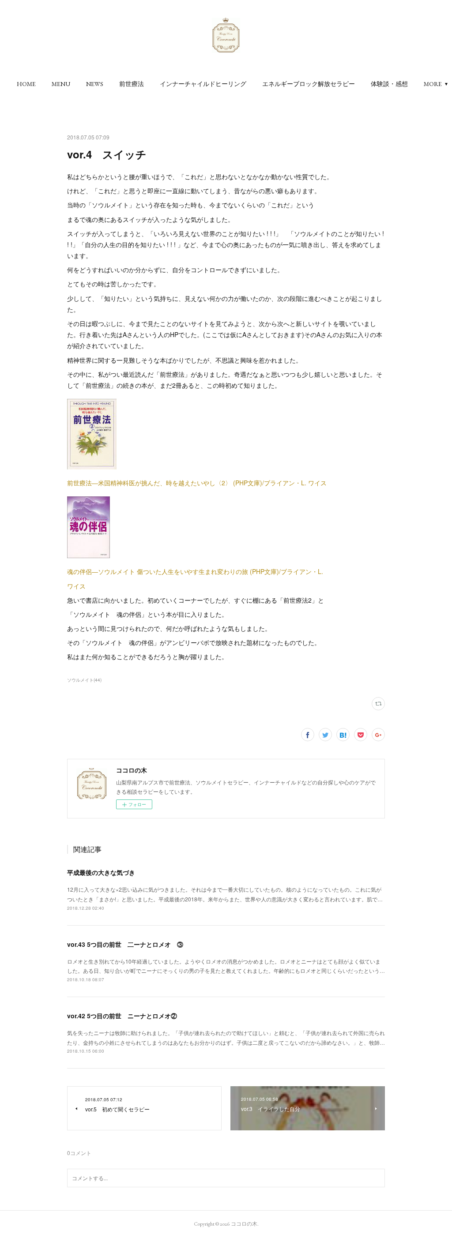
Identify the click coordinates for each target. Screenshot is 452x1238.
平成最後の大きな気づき (101, 872)
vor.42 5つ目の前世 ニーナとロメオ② (122, 1015)
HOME (26, 84)
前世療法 (131, 84)
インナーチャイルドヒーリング (203, 84)
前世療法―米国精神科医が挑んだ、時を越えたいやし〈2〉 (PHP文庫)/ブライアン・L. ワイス (197, 482)
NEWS (94, 84)
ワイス (76, 585)
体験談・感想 (389, 84)
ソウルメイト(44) (84, 680)
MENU (61, 84)
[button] (26, 84)
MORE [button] (433, 84)
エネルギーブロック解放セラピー (308, 84)
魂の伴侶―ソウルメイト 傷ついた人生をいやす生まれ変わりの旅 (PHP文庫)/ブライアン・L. (195, 571)
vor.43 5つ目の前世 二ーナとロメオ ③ (125, 944)
